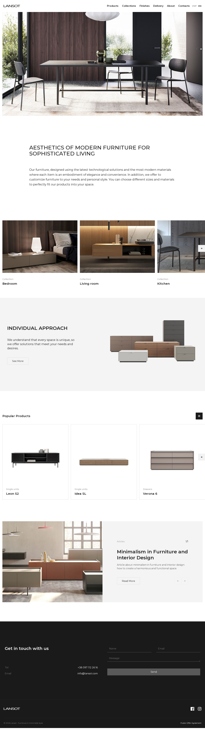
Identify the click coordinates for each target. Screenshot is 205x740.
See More (18, 361)
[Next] (201, 248)
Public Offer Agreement (191, 723)
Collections (129, 5)
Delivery (158, 5)
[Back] (178, 580)
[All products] (199, 416)
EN (199, 6)
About (171, 5)
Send (154, 671)
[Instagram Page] (199, 709)
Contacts (184, 5)
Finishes (145, 5)
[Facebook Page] (192, 709)
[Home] (12, 6)
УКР (194, 6)
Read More (128, 581)
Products (112, 5)
